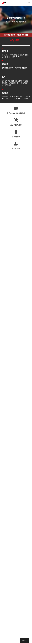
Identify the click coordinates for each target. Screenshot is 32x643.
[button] (29, 2)
